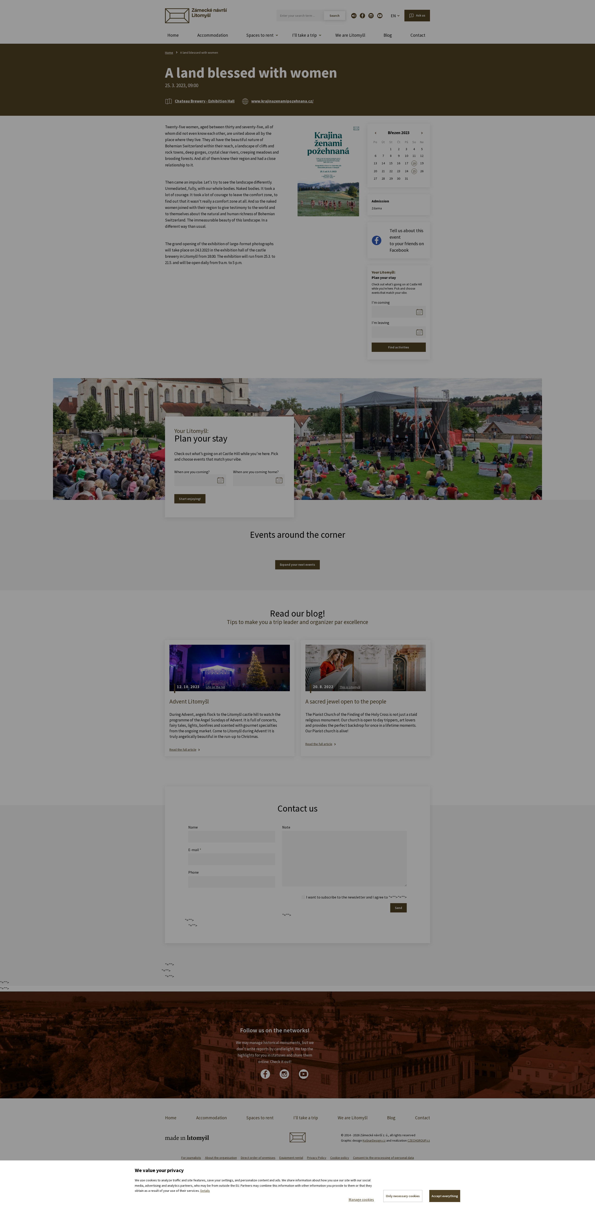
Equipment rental (291, 1158)
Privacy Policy (316, 1158)
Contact (417, 35)
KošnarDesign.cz (374, 1140)
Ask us (420, 15)
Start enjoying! (190, 499)
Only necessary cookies (403, 1196)
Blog (387, 35)
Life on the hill (215, 687)
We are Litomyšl (350, 35)
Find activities (398, 347)
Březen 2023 (399, 132)
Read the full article (182, 750)
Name (193, 827)
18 (414, 163)
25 (414, 171)
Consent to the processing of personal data (383, 1158)
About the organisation (221, 1158)
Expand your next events (297, 564)
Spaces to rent (260, 1117)
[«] (375, 133)
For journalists (191, 1158)
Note (286, 827)
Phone (193, 872)
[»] (422, 133)
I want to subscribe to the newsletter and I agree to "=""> (352, 897)
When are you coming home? (256, 471)
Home (173, 35)
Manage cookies (361, 1199)
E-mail (194, 849)
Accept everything (445, 1196)
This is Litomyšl (350, 687)
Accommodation (212, 35)
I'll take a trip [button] (304, 35)
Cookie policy (339, 1158)
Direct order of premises (258, 1158)
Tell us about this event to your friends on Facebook (407, 240)
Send (398, 908)
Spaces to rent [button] (260, 35)
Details (205, 1191)
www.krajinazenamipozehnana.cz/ (282, 101)
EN (393, 15)
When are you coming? (192, 471)
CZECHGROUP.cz (418, 1140)
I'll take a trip (305, 1117)
